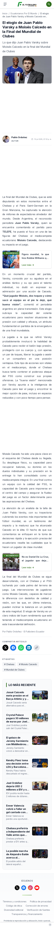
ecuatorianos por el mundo (24, 13)
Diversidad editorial (13, 910)
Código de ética (14, 905)
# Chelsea (9, 664)
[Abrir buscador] (49, 4)
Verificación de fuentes (38, 910)
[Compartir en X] (5, 648)
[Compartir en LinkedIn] (29, 648)
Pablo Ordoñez (19, 137)
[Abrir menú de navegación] (5, 4)
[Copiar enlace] (37, 648)
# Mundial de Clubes (14, 669)
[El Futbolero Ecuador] (27, 4)
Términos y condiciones (14, 901)
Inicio (5, 13)
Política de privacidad (40, 901)
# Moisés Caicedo (28, 664)
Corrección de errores (37, 905)
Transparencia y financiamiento (27, 914)
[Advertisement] (27, 108)
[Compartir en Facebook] (13, 648)
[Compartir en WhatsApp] (21, 648)
